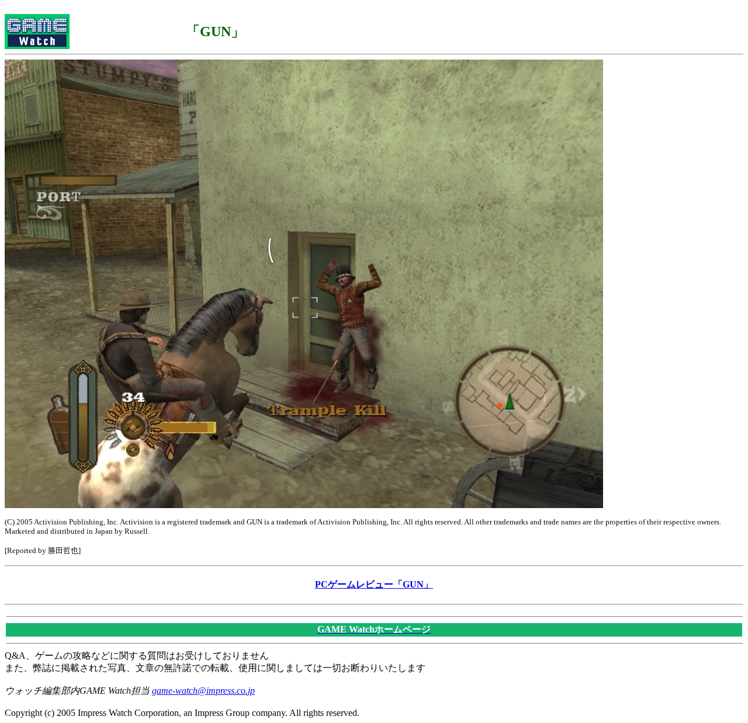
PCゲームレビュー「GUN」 (374, 584)
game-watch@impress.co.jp (203, 691)
